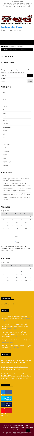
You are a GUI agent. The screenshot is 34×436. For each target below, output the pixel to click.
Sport (4, 116)
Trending (5, 123)
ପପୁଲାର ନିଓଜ (29, 3)
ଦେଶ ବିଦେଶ (9, 3)
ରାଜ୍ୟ (14, 3)
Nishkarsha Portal (12, 27)
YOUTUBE (21, 434)
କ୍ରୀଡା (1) (20, 46)
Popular (5, 106)
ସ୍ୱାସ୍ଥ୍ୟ (30, 4)
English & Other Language (9, 6)
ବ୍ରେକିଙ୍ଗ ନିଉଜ (6, 4)
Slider (4, 113)
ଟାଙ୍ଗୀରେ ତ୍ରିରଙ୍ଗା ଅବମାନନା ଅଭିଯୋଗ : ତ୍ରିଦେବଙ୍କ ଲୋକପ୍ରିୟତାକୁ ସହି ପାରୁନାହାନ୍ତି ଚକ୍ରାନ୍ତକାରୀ (14, 334)
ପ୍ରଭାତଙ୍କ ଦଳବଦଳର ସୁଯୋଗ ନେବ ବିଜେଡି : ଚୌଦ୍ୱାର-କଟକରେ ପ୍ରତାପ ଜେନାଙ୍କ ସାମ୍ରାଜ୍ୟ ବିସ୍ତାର (15, 326)
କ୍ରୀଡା (4, 137)
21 (21, 225)
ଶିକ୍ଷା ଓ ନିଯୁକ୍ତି (23, 4)
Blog (4, 92)
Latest (4, 96)
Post (4, 109)
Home (4, 3)
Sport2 (5, 120)
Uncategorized (7, 127)
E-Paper (16, 434)
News (4, 103)
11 (8, 223)
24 (3, 228)
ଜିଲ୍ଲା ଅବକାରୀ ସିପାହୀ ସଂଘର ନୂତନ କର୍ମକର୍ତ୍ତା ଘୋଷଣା (16, 194)
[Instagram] (17, 8)
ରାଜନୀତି (12, 4)
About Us (29, 6)
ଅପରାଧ (17, 4)
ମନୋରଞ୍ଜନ (22, 3)
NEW (4, 99)
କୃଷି (18, 3)
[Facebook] (13, 8)
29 (26, 228)
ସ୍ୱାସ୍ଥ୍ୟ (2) (13, 46)
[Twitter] (15, 8)
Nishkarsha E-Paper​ (21, 6)
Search (3, 78)
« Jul (16, 236)
